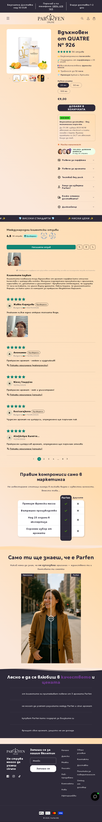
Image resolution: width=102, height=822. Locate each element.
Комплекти (67, 783)
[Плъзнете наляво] (9, 78)
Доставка (82, 765)
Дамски (65, 756)
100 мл (63, 91)
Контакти (83, 759)
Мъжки (65, 762)
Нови (64, 789)
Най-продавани (67, 776)
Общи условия (81, 751)
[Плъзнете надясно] (48, 78)
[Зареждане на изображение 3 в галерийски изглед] (32, 78)
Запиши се (43, 768)
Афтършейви (68, 795)
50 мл (76, 85)
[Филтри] (86, 247)
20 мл (63, 85)
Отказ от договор (81, 783)
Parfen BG (54, 818)
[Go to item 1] (14, 259)
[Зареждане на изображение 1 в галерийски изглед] (16, 78)
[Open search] (79, 247)
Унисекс (65, 768)
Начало (65, 750)
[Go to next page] (68, 459)
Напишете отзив (41, 247)
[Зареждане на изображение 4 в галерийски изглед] (40, 78)
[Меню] (8, 18)
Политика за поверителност (86, 773)
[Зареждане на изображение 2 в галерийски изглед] (24, 78)
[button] (82, 18)
